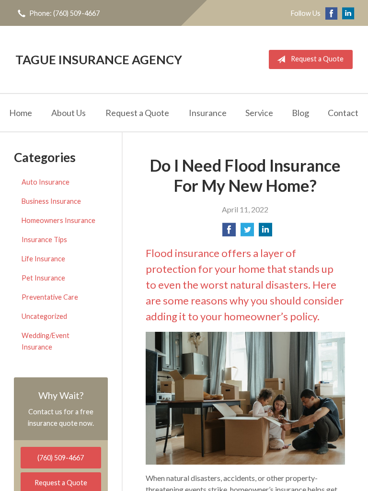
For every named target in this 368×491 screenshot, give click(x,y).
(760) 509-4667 (60, 458)
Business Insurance (51, 201)
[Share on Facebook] (229, 232)
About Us (68, 112)
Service (259, 112)
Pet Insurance (43, 278)
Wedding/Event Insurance (45, 341)
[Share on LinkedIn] (265, 232)
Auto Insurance (45, 182)
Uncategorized (44, 316)
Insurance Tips (44, 239)
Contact (343, 112)
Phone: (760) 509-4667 (64, 13)
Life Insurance (43, 259)
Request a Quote (317, 59)
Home (20, 112)
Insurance (208, 112)
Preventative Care (50, 297)
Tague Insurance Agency (98, 59)
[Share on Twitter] (247, 232)
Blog (300, 112)
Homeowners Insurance (58, 220)
